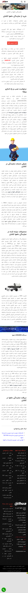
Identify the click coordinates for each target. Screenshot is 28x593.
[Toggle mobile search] (21, 1)
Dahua (21, 520)
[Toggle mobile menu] (25, 1)
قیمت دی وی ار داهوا (15, 385)
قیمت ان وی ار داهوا (13, 349)
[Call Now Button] (4, 590)
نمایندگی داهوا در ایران (14, 192)
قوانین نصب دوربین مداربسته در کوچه (13, 440)
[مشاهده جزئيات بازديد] (27, 573)
